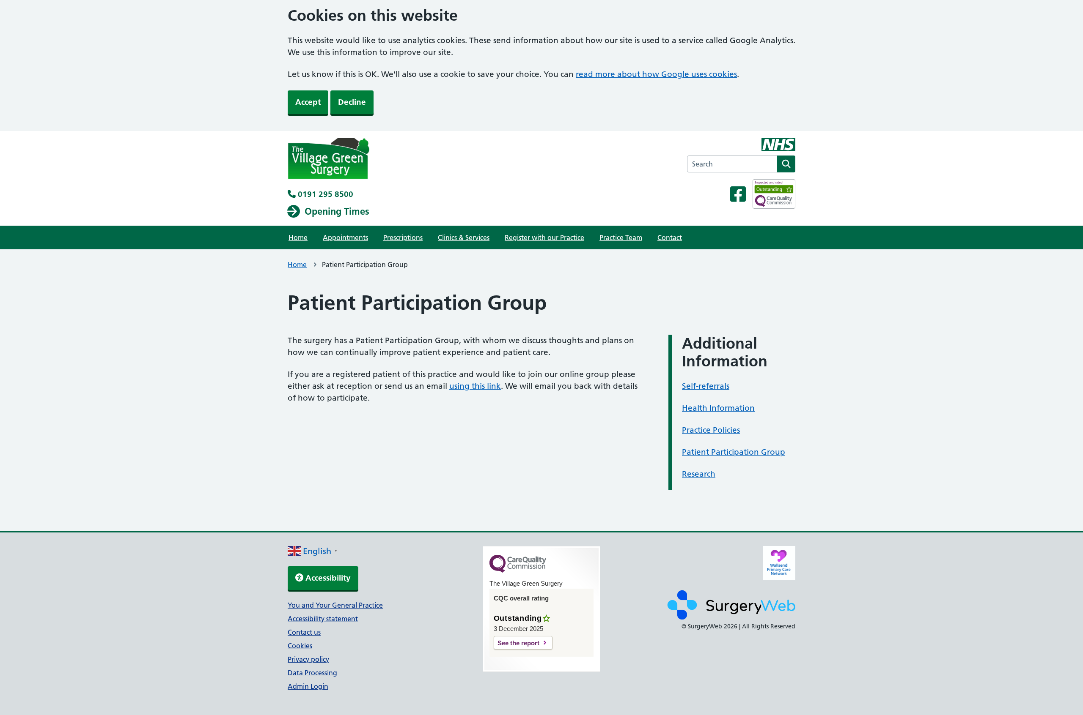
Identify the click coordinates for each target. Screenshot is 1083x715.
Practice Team (620, 237)
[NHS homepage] (329, 160)
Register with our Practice (544, 237)
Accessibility (327, 578)
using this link (475, 386)
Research (698, 474)
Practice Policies (711, 430)
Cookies (300, 645)
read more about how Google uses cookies (656, 74)
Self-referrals (705, 386)
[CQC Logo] (517, 570)
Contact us (304, 632)
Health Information (718, 408)
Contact (669, 237)
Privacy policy (308, 659)
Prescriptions (403, 237)
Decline (352, 102)
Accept (308, 102)
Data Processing (312, 673)
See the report (518, 643)
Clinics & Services (463, 237)
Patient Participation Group (733, 452)
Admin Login (308, 686)
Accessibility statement (323, 618)
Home (298, 237)
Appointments (345, 237)
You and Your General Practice (335, 605)
